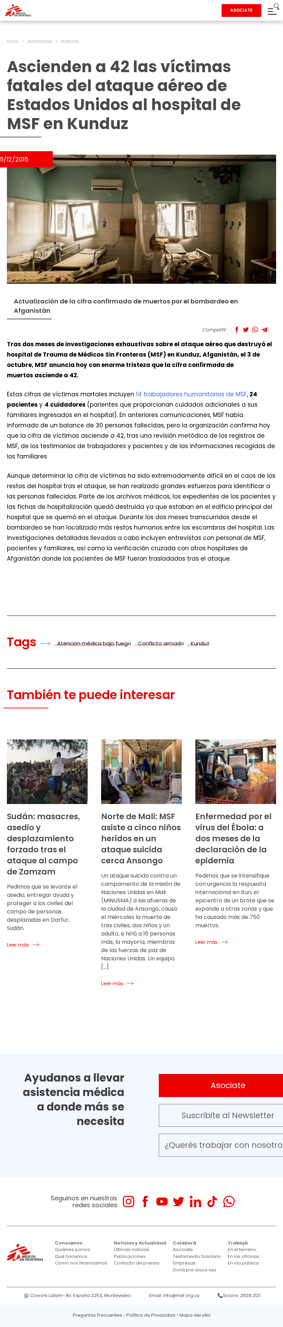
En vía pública (243, 1263)
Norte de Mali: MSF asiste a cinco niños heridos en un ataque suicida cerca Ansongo (141, 838)
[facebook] (145, 1201)
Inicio (13, 41)
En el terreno (242, 1249)
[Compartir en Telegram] (264, 329)
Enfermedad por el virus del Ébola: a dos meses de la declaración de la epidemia (233, 838)
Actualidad (40, 41)
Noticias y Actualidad (140, 1243)
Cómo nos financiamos (81, 1263)
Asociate (183, 1249)
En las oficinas (243, 1256)
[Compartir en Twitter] (246, 329)
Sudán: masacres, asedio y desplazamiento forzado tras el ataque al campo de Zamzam (43, 844)
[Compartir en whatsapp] (255, 329)
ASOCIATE (241, 10)
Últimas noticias (131, 1249)
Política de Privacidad (150, 1315)
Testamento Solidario (197, 1256)
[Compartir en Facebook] (237, 329)
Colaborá (184, 1243)
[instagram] (128, 1201)
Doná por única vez (194, 1270)
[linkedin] (195, 1201)
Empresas (184, 1263)
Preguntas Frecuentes (97, 1315)
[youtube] (162, 1201)
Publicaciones (130, 1256)
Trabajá (238, 1243)
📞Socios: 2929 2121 (239, 1295)
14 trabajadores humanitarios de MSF (191, 394)
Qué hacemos (71, 1256)
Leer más (18, 944)
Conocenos (68, 1243)
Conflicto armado (161, 643)
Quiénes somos (72, 1249)
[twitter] (178, 1201)
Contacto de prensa (136, 1263)
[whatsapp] (229, 1201)
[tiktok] (212, 1201)
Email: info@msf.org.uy (174, 1295)
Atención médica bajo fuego (94, 643)
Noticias (70, 41)
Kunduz (200, 643)
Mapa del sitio (195, 1315)
